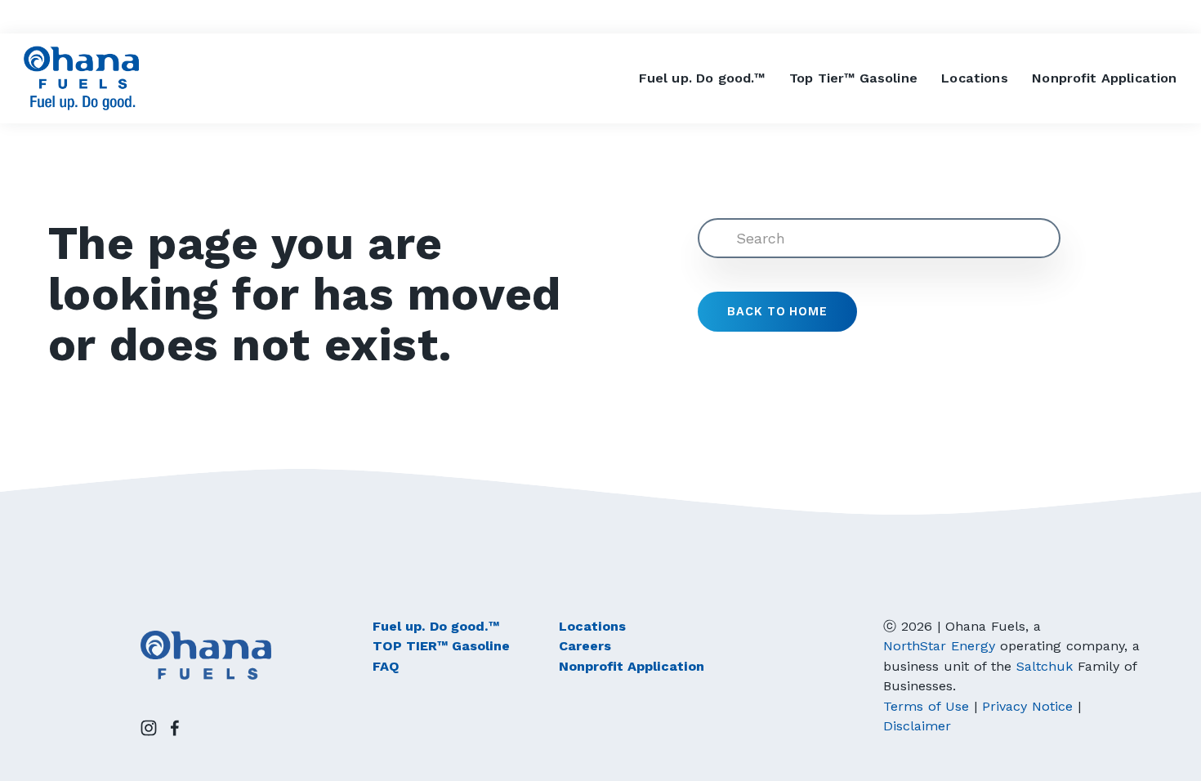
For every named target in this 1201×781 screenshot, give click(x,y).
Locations (974, 78)
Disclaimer (917, 726)
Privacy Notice (1027, 706)
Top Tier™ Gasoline (853, 78)
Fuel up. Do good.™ (702, 78)
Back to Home (777, 312)
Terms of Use (926, 706)
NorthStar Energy (939, 646)
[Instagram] (149, 728)
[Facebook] (175, 728)
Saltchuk (1044, 666)
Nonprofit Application (1104, 78)
